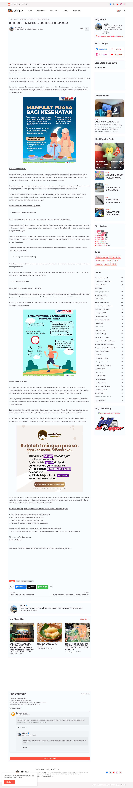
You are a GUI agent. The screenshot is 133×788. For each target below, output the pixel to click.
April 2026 (101, 241)
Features (53, 10)
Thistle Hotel (109, 299)
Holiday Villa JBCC (109, 362)
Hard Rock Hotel (109, 285)
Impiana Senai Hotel (109, 316)
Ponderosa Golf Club (109, 320)
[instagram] (121, 4)
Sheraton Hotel (109, 376)
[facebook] (110, 4)
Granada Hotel (109, 369)
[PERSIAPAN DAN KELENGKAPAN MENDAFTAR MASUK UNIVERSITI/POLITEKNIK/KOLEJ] (99, 212)
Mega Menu (40, 10)
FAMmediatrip (115, 257)
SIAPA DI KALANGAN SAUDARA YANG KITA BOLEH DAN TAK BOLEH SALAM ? (114, 176)
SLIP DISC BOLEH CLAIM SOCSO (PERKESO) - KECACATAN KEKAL (114, 189)
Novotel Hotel (109, 393)
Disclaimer (76, 10)
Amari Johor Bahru (109, 295)
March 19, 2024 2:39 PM (23, 715)
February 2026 (102, 245)
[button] (119, 11)
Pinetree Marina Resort (109, 397)
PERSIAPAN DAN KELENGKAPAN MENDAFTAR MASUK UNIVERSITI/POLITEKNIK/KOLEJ (114, 213)
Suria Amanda (21, 713)
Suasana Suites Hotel (109, 337)
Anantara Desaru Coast (109, 302)
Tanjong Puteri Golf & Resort (109, 341)
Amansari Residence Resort (109, 344)
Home (30, 10)
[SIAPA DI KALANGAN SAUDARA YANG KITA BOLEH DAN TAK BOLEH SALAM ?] (99, 175)
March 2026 (101, 243)
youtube (118, 54)
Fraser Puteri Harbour (109, 351)
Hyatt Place (109, 372)
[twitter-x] (114, 4)
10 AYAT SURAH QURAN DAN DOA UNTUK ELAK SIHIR (113, 201)
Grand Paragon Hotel (109, 309)
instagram (103, 54)
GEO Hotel (109, 355)
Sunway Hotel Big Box (109, 386)
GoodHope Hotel (109, 390)
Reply (18, 727)
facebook (103, 49)
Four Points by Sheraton (109, 365)
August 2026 (101, 233)
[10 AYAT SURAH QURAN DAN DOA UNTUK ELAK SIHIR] (99, 200)
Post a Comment (50, 758)
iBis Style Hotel (109, 400)
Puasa (16, 19)
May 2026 (100, 239)
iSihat (24, 581)
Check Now (17, 777)
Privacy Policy (120, 785)
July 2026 (100, 235)
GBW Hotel (109, 288)
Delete (24, 727)
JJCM (116, 260)
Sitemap (65, 10)
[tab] (29, 11)
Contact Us (102, 785)
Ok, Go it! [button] (9, 782)
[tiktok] (124, 4)
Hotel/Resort (100, 260)
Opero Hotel (109, 327)
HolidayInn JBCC (109, 313)
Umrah (107, 264)
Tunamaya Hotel (109, 379)
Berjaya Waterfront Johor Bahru (109, 348)
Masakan (99, 264)
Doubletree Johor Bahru (109, 281)
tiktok (118, 49)
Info (18, 581)
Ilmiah (109, 260)
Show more (84, 619)
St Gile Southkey (109, 334)
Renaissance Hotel (109, 278)
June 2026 (101, 237)
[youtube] (117, 4)
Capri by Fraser (109, 330)
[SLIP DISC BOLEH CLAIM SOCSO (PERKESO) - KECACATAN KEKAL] (99, 187)
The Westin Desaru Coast (109, 306)
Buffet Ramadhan (102, 257)
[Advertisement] (49, 48)
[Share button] (51, 587)
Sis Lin (22, 605)
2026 (99, 231)
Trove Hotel (109, 323)
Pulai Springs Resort (109, 292)
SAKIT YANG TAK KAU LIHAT (107, 122)
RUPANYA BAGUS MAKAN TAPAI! (47, 645)
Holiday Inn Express (109, 358)
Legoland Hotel (109, 383)
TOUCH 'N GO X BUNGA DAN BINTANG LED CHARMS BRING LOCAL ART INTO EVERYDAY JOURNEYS (77, 646)
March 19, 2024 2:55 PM (29, 735)
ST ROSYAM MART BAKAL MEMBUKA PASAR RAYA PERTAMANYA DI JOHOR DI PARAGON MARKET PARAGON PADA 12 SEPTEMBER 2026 (22, 647)
